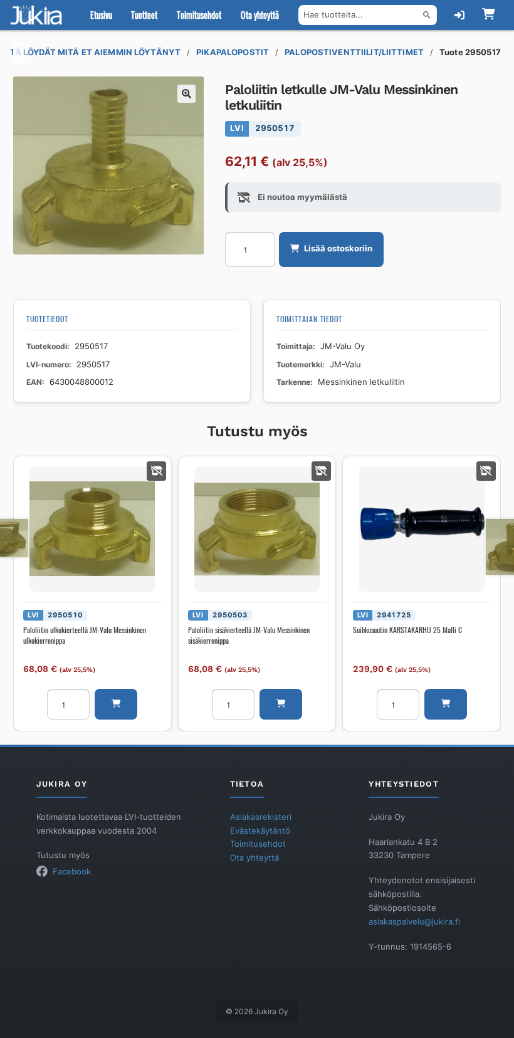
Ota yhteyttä (260, 14)
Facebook (72, 871)
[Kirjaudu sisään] (459, 15)
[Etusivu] (39, 15)
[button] (186, 94)
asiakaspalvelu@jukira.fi (414, 921)
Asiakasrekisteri (260, 817)
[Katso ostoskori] (488, 15)
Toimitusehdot (199, 14)
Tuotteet (144, 14)
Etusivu (101, 14)
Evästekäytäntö (260, 831)
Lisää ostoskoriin (338, 248)
